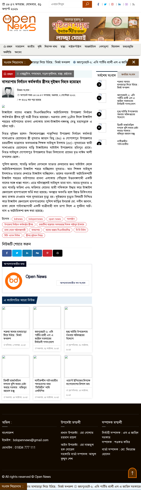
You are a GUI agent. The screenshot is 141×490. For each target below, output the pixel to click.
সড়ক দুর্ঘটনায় (49, 74)
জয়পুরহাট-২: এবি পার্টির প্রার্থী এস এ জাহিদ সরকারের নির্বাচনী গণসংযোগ (44, 337)
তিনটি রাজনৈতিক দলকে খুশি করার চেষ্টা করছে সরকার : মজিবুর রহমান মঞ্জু (15, 386)
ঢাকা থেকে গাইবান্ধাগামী (15, 230)
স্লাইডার (68, 74)
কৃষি (39, 46)
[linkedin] (120, 4)
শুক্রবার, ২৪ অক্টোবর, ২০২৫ (17, 397)
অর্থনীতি (7, 52)
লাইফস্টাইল (75, 46)
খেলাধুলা (103, 46)
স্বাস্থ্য (63, 46)
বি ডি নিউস (81, 230)
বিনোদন (116, 46)
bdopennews (36, 219)
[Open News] (19, 23)
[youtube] (127, 4)
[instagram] (113, 4)
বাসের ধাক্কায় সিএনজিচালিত (58, 230)
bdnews (18, 219)
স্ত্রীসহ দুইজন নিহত (34, 235)
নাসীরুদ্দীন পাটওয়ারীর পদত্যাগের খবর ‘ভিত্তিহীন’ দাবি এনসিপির (46, 386)
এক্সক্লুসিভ (25, 74)
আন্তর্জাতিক (90, 46)
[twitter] (106, 4)
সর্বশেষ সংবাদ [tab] (106, 75)
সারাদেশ (19, 46)
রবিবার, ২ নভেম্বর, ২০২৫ (16, 345)
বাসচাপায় (36, 230)
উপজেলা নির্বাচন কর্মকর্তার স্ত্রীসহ (18, 224)
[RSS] (134, 4)
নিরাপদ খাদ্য (51, 46)
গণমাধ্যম (36, 74)
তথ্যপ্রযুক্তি (128, 46)
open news (55, 219)
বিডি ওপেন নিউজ (12, 235)
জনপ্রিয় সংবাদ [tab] (128, 74)
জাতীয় (31, 46)
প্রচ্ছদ (9, 46)
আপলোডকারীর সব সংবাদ (72, 282)
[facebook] (99, 4)
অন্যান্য (18, 52)
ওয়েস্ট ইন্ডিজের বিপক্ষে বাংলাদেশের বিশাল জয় (78, 382)
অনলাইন (71, 219)
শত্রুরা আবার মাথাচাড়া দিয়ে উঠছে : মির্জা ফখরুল (15, 335)
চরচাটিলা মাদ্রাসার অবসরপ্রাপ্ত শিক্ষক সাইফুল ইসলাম (61, 224)
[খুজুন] (87, 4)
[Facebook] (7, 253)
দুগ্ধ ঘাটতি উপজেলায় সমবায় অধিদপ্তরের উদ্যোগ (77, 335)
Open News (36, 276)
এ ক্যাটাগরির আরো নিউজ (19, 300)
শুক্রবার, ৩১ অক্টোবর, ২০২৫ (48, 348)
